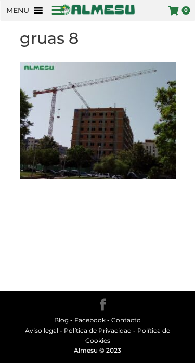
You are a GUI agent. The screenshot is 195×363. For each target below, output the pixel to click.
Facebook (90, 320)
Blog (61, 320)
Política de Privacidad (98, 330)
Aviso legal (41, 330)
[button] (17, 10)
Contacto (126, 320)
